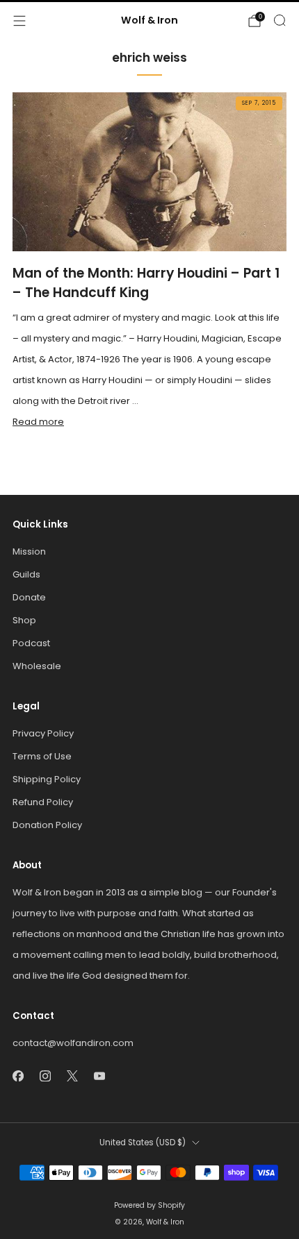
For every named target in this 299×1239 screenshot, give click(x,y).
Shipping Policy (47, 779)
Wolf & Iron (149, 21)
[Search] (279, 20)
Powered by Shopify (149, 1205)
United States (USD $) (142, 1142)
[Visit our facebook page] (17, 1075)
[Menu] (19, 21)
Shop (24, 620)
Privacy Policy (43, 733)
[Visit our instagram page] (44, 1075)
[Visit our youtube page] (99, 1075)
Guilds (26, 574)
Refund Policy (43, 802)
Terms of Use (42, 756)
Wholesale (37, 666)
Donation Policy (47, 825)
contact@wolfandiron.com (73, 1043)
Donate (29, 597)
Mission (29, 551)
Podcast (31, 643)
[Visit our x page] (72, 1075)
